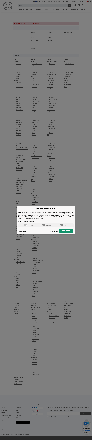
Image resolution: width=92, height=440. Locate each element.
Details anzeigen (22, 231)
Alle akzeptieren (66, 230)
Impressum (31, 221)
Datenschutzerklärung (23, 221)
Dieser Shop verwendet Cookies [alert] (46, 209)
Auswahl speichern (54, 231)
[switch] (25, 225)
